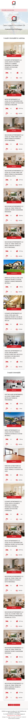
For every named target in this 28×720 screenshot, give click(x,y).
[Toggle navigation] (14, 7)
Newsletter (18, 715)
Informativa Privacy (11, 715)
